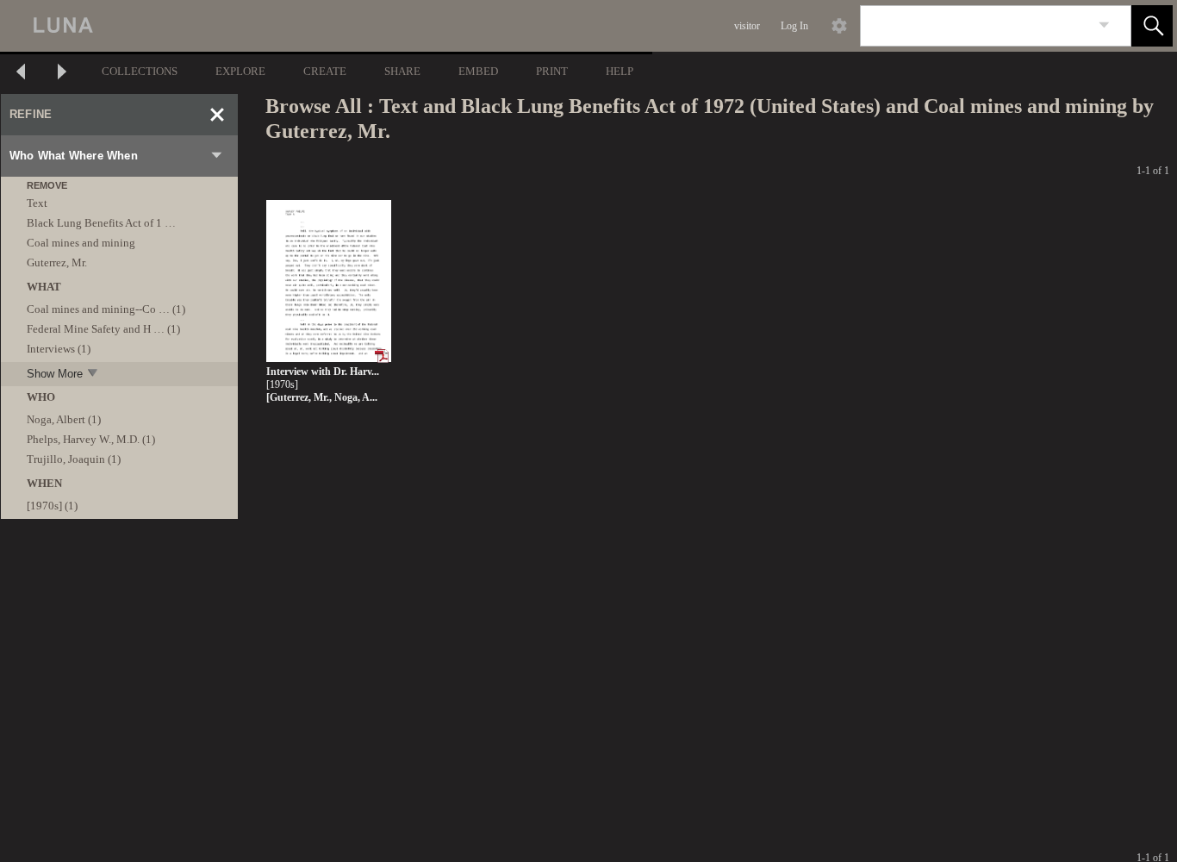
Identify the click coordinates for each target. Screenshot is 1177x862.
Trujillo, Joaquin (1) (74, 459)
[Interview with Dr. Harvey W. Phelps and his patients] (328, 281)
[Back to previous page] (20, 74)
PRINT (552, 71)
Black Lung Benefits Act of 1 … (101, 222)
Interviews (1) (58, 348)
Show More (55, 373)
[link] (1104, 25)
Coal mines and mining (81, 242)
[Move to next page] (62, 74)
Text (37, 203)
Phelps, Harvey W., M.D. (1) (91, 439)
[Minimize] (217, 114)
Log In (794, 26)
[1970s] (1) (52, 505)
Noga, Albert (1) (64, 419)
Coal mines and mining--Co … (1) (106, 309)
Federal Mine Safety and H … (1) (103, 328)
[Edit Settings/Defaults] (839, 26)
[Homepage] (325, 26)
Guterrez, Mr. (57, 262)
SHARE (402, 71)
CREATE (324, 71)
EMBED (478, 71)
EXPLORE (240, 71)
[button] (1152, 26)
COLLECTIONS (139, 71)
